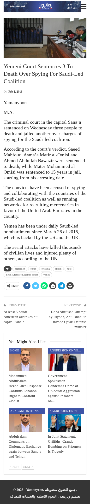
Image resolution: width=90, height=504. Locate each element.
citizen (58, 268)
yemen (46, 274)
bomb (33, 268)
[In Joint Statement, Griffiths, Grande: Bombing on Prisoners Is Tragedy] (65, 420)
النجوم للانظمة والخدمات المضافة (33, 496)
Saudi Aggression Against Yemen (22, 274)
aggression (20, 268)
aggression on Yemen (67, 350)
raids (69, 268)
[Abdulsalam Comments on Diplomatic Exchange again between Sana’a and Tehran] (25, 420)
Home (14, 350)
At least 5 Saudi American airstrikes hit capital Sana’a (20, 317)
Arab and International (27, 411)
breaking (46, 268)
